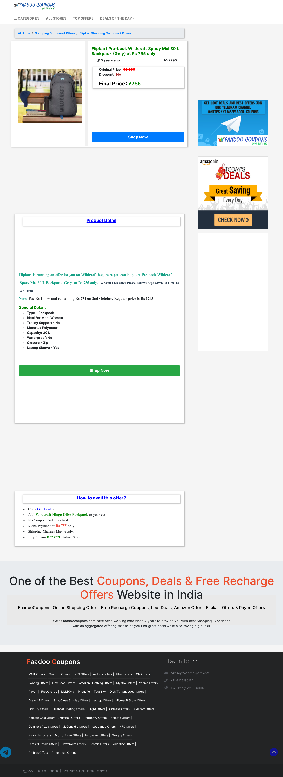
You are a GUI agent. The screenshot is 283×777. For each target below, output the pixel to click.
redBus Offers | (103, 674)
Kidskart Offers (144, 709)
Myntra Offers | (126, 683)
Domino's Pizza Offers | (44, 726)
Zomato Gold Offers (42, 717)
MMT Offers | (38, 674)
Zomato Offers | (121, 717)
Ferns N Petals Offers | (44, 744)
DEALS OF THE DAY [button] (116, 18)
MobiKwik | (68, 691)
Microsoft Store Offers (130, 700)
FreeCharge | (50, 691)
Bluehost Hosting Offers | (69, 709)
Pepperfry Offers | (96, 717)
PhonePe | (85, 691)
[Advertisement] (136, 107)
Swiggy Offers (122, 735)
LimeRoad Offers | (64, 683)
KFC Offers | (128, 726)
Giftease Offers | (120, 709)
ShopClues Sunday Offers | (71, 700)
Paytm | (34, 691)
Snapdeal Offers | (134, 691)
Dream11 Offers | (40, 700)
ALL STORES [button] (56, 18)
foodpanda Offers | (104, 726)
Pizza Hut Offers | (41, 735)
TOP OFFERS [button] (83, 18)
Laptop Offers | (102, 700)
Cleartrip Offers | (60, 674)
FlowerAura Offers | (74, 744)
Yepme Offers (148, 683)
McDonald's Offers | (75, 726)
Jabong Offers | (39, 683)
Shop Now (138, 137)
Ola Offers (143, 674)
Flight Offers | (97, 709)
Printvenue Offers (64, 752)
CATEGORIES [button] (28, 18)
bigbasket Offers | (97, 735)
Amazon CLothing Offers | (96, 683)
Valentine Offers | (124, 744)
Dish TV (115, 691)
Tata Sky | (101, 691)
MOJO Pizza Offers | (69, 735)
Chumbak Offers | (69, 717)
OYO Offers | (82, 674)
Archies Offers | (39, 752)
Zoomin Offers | (100, 744)
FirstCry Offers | (39, 709)
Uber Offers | (125, 674)
